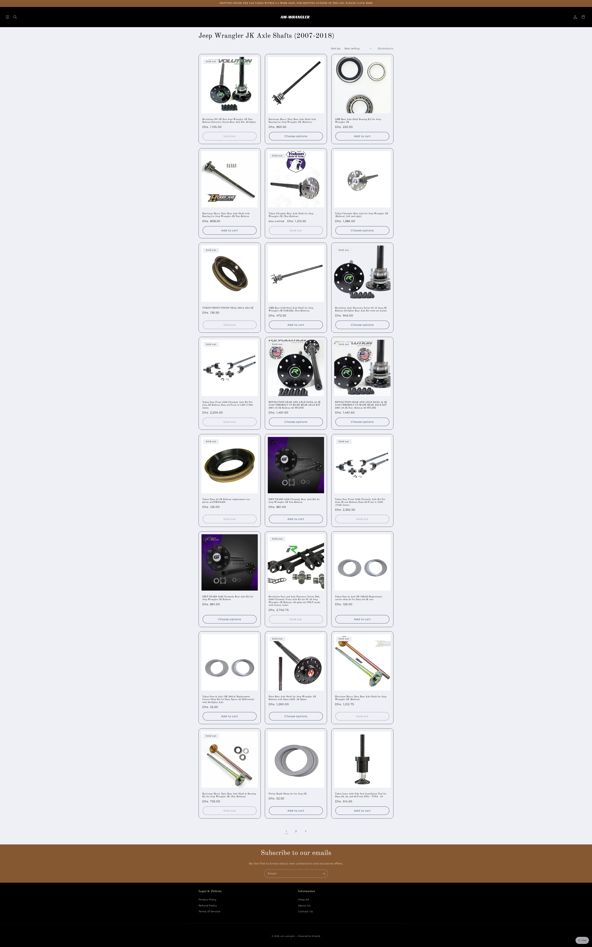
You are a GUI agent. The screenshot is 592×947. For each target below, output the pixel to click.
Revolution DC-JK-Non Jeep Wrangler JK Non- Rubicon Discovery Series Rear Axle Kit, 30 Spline (229, 120)
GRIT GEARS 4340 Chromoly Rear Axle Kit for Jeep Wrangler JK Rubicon (227, 598)
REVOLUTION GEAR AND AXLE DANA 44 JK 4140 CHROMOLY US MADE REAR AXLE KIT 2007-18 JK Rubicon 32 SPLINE (295, 405)
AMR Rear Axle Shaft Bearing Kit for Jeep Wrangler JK (358, 120)
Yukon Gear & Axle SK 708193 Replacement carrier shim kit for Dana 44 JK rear (358, 598)
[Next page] (306, 831)
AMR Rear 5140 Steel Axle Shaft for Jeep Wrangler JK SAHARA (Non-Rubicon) (291, 309)
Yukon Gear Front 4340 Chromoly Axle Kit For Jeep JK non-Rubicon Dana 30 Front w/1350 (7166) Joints (360, 502)
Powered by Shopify (309, 936)
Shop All (303, 899)
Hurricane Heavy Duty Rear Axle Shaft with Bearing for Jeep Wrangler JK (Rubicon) (292, 120)
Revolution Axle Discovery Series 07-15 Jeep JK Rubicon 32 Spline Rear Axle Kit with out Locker (361, 309)
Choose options (296, 136)
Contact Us (305, 911)
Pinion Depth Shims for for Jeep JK (288, 794)
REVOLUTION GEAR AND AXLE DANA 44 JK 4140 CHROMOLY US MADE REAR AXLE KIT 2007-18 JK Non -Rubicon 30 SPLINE (361, 405)
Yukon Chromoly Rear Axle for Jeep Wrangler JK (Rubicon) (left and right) (361, 215)
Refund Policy (208, 905)
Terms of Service (209, 911)
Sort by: (336, 48)
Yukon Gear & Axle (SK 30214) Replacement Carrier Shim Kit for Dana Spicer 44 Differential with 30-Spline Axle (228, 699)
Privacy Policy (208, 899)
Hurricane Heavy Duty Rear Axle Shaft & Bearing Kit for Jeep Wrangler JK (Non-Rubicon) (229, 795)
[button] (7, 17)
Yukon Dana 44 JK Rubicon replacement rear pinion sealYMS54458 (226, 500)
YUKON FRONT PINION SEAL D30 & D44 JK (228, 308)
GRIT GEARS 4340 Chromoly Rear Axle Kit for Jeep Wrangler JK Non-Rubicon (294, 500)
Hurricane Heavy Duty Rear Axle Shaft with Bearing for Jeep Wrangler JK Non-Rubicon (226, 215)
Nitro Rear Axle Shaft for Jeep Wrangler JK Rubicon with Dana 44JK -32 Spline (292, 698)
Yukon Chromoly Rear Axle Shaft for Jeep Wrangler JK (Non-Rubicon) (291, 215)
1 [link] (286, 831)
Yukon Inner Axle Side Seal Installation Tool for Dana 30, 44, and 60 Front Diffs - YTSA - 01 (360, 795)
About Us (304, 905)
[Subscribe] (324, 873)
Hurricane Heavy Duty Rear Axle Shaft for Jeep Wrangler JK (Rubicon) (360, 698)
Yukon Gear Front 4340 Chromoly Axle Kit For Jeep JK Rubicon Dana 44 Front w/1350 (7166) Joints (227, 405)
